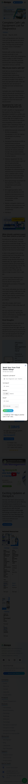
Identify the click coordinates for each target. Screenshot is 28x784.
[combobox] (6, 393)
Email (4, 398)
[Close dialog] (25, 365)
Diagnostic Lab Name (9, 375)
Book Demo (8, 410)
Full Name (6, 383)
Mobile (5, 390)
